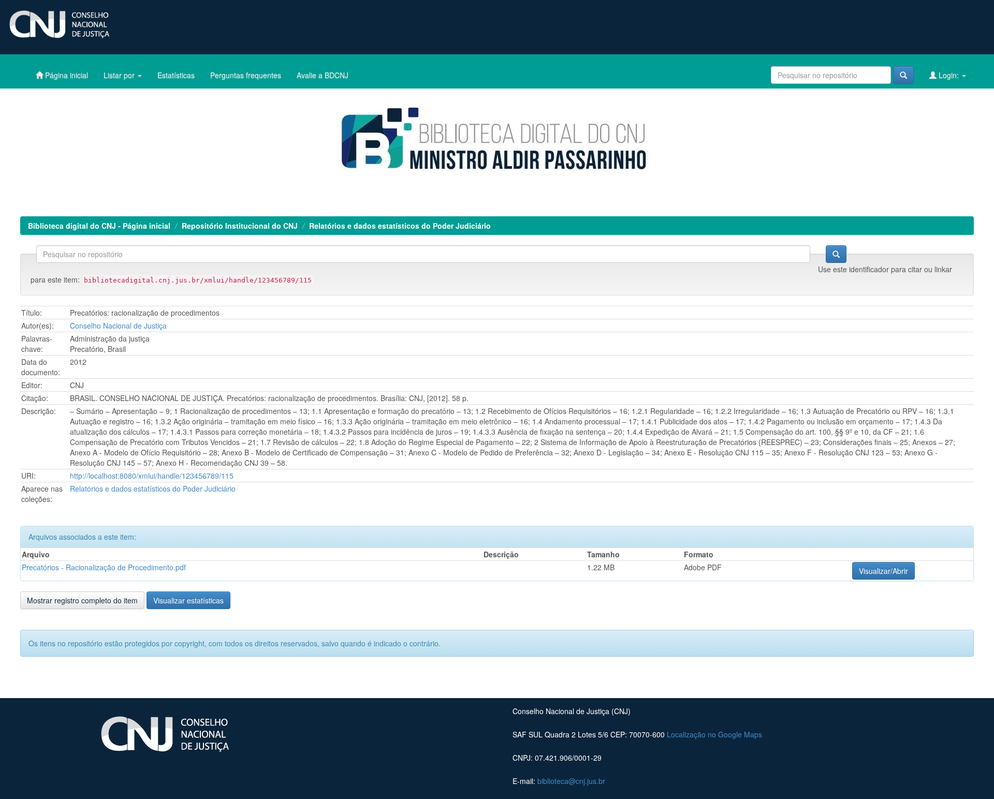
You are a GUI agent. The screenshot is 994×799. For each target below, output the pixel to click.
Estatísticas (176, 75)
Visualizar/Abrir (883, 571)
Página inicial (65, 75)
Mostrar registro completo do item (82, 600)
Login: (949, 75)
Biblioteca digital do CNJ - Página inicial (99, 225)
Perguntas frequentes (245, 75)
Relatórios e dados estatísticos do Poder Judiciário (400, 225)
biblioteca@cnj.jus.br (571, 781)
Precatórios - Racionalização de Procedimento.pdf (104, 567)
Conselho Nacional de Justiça (118, 325)
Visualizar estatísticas (188, 600)
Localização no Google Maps (714, 734)
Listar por (120, 75)
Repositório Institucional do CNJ (240, 225)
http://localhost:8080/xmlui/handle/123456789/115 (151, 475)
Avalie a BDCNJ (322, 75)
